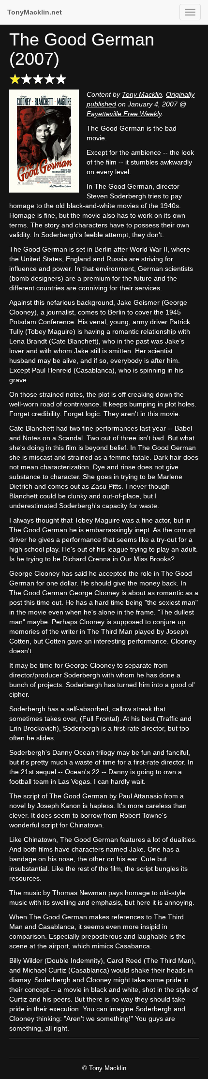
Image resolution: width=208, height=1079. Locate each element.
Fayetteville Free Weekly (124, 114)
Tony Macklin (142, 94)
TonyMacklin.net (34, 12)
